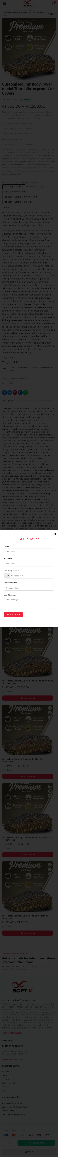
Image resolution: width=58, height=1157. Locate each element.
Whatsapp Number (11, 570)
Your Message (10, 595)
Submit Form (13, 614)
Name (6, 546)
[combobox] (7, 575)
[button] (54, 534)
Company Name (10, 583)
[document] (29, 578)
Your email (8, 558)
